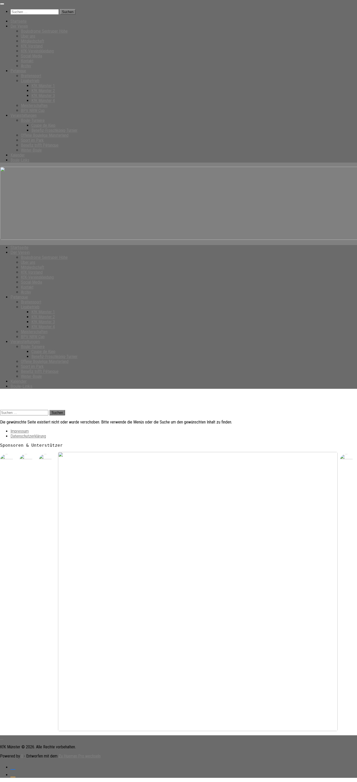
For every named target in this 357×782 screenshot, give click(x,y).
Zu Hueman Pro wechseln (80, 756)
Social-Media (31, 55)
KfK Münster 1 (43, 85)
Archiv (26, 65)
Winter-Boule (31, 150)
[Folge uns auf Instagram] (12, 774)
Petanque (18, 70)
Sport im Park (32, 140)
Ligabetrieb (30, 80)
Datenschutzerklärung (28, 436)
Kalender (17, 155)
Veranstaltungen (23, 115)
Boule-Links (19, 160)
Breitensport (31, 75)
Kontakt (27, 60)
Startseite (18, 21)
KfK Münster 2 (43, 90)
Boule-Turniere (33, 120)
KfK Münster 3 (43, 95)
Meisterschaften (34, 105)
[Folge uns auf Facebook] (12, 766)
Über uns (28, 36)
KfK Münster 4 (43, 100)
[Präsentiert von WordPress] (22, 756)
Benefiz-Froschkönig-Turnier (54, 130)
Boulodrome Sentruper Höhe (44, 31)
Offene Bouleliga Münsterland (44, 135)
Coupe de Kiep (43, 125)
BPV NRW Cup (33, 110)
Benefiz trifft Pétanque (40, 145)
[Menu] (2, 4)
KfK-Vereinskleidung (37, 51)
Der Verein (19, 26)
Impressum (19, 431)
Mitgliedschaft (32, 41)
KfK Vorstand (32, 46)
